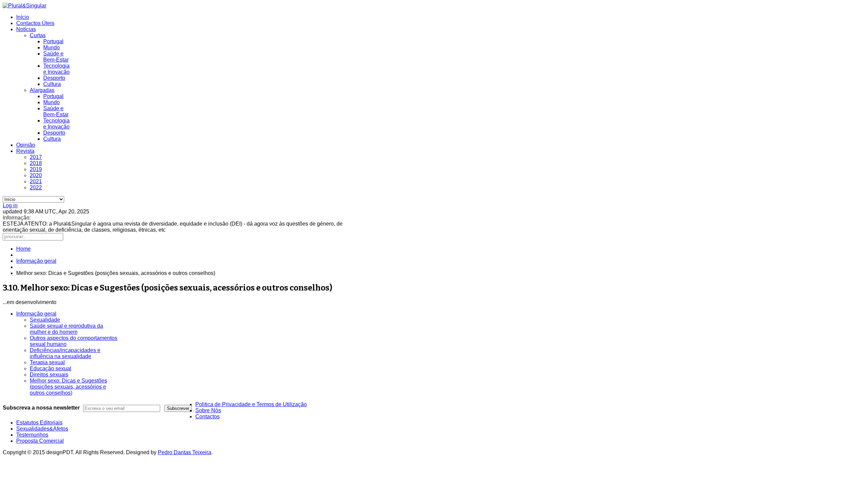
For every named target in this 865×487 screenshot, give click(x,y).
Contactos (207, 416)
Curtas (38, 35)
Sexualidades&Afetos (42, 429)
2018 (36, 163)
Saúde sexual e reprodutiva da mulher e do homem (66, 329)
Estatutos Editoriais (39, 422)
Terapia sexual (47, 362)
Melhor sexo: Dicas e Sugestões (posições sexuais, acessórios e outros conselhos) (68, 387)
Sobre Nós (208, 410)
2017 (36, 157)
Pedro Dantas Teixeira (184, 452)
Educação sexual (50, 368)
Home (23, 249)
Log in (10, 205)
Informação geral (36, 261)
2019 (36, 169)
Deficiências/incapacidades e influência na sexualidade (65, 353)
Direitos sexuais (49, 374)
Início (22, 17)
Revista (25, 151)
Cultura (52, 84)
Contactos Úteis (35, 23)
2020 (36, 175)
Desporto (54, 78)
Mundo (51, 47)
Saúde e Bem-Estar (56, 57)
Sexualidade (45, 320)
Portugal (53, 41)
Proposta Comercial (40, 441)
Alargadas (42, 90)
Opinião (25, 145)
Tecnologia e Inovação (56, 69)
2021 (36, 181)
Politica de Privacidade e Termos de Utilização (251, 404)
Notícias (26, 29)
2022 (36, 187)
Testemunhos (32, 435)
